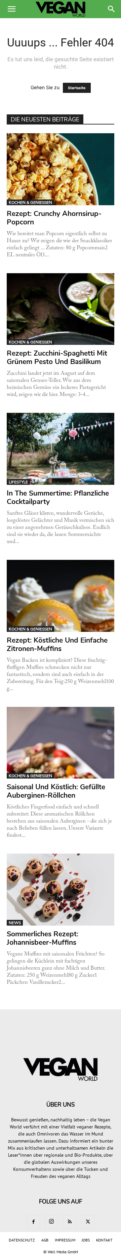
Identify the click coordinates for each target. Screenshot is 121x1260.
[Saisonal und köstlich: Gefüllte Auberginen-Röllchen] (60, 743)
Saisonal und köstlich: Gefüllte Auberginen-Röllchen (56, 791)
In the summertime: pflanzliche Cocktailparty (58, 497)
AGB (44, 1240)
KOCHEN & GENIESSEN (30, 202)
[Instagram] (51, 1221)
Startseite (77, 87)
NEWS (15, 923)
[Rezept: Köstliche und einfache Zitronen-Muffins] (60, 596)
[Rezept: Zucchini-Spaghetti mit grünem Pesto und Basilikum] (60, 309)
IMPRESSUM (65, 1240)
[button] (11, 9)
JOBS (86, 1240)
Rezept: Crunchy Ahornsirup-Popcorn (54, 218)
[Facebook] (33, 1222)
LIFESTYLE (18, 482)
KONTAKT (104, 1240)
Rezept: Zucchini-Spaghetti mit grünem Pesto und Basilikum (57, 357)
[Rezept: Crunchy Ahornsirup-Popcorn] (60, 169)
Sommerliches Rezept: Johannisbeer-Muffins (42, 938)
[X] (87, 1222)
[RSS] (69, 1222)
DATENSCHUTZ (22, 1240)
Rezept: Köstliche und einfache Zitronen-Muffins (57, 644)
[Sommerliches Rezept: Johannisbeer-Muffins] (60, 890)
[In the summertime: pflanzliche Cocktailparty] (60, 449)
